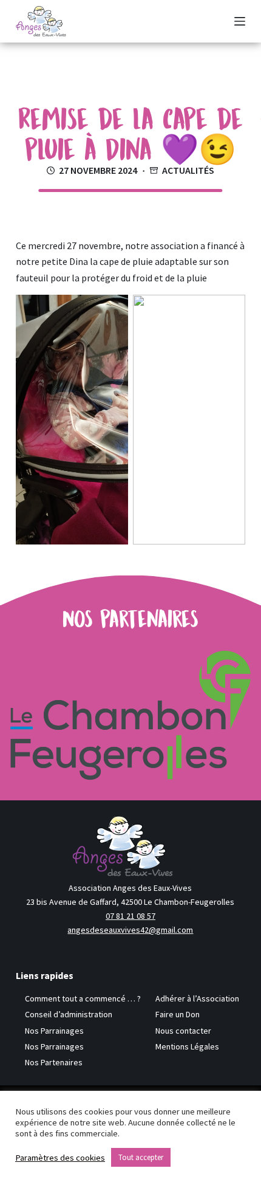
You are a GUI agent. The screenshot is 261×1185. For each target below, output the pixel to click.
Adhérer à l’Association (197, 998)
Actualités (188, 170)
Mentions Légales (187, 1046)
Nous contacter (183, 1030)
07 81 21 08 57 (130, 915)
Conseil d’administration (68, 1014)
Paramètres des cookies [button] (60, 1157)
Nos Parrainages (54, 1030)
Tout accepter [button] (140, 1157)
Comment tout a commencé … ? (83, 998)
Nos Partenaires (54, 1062)
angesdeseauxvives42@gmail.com (130, 929)
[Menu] (239, 21)
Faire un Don (177, 1014)
